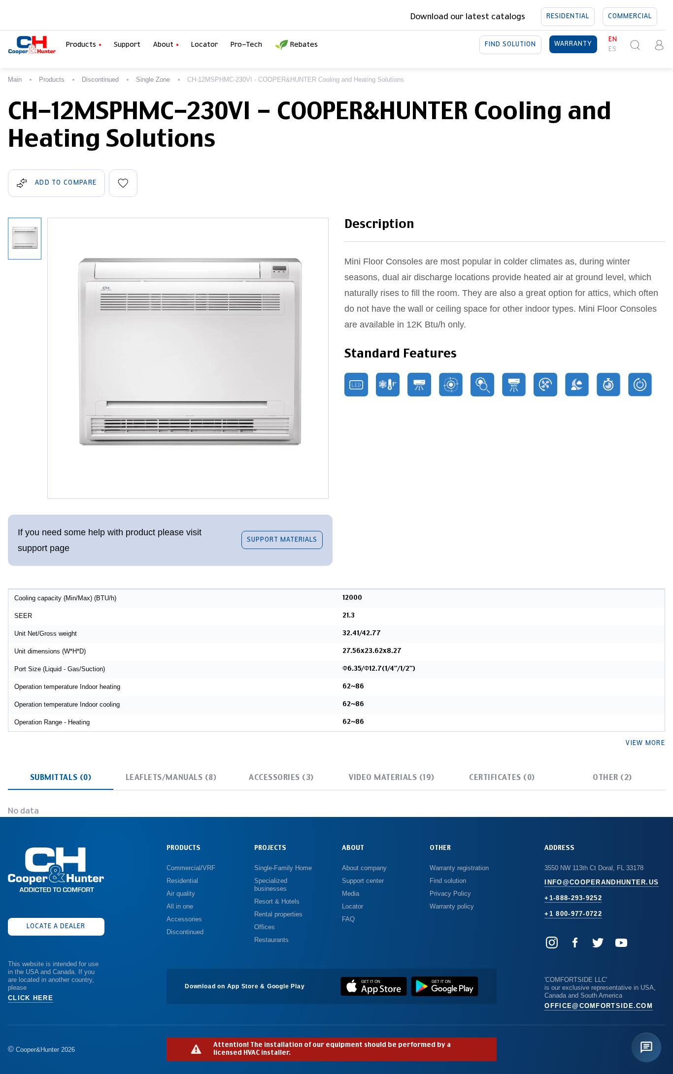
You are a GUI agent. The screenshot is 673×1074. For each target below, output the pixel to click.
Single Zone (153, 79)
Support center (363, 880)
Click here (30, 998)
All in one (180, 906)
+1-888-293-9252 (573, 898)
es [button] (612, 49)
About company (364, 868)
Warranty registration (460, 868)
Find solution (510, 44)
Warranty (573, 44)
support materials (282, 540)
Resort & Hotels (277, 901)
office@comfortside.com (598, 1005)
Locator (204, 44)
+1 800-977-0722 (573, 913)
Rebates (304, 44)
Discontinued (100, 79)
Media (351, 893)
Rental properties (278, 914)
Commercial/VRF (191, 868)
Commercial (630, 16)
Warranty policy (452, 906)
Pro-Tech (246, 44)
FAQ (348, 919)
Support (127, 44)
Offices (264, 927)
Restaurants (271, 940)
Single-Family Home (283, 868)
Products (52, 79)
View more (645, 743)
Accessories (184, 919)
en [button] (612, 39)
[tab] (60, 778)
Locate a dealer (56, 926)
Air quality (181, 893)
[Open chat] (646, 1047)
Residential (567, 16)
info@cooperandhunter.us (601, 882)
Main (15, 79)
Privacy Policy (450, 893)
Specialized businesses (271, 884)
